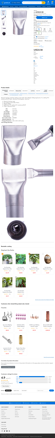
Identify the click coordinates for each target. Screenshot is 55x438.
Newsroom (3, 413)
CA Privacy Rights (45, 413)
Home (2, 8)
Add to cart (44, 17)
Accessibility (31, 414)
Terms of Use (44, 409)
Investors (3, 414)
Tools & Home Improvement (9, 8)
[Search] (43, 2)
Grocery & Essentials (23, 6)
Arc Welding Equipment (14, 95)
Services (11, 6)
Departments (6, 6)
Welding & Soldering (18, 8)
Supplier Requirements (5, 418)
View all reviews (5, 386)
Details (46, 38)
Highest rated (16, 390)
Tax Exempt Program (32, 418)
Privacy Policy (45, 411)
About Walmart (4, 409)
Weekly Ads (43, 403)
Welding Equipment (25, 8)
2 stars (17, 381)
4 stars (17, 378)
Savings (16, 6)
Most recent (8, 390)
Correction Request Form (8, 367)
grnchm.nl (35, 65)
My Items (49, 6)
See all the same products (49, 357)
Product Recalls (31, 416)
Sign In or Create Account (16, 403)
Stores (16, 411)
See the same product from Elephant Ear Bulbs (44, 299)
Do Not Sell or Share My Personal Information (46, 418)
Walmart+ (17, 414)
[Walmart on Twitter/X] (4, 431)
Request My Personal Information (46, 415)
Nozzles (20, 95)
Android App (3, 426)
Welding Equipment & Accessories (42, 93)
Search (51, 390)
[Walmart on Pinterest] (9, 431)
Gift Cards (17, 416)
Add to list (40, 40)
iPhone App (3, 424)
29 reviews (42, 46)
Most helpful (24, 390)
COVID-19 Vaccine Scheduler (34, 409)
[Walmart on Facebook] (2, 431)
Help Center (27, 403)
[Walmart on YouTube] (7, 431)
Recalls (30, 413)
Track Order (35, 403)
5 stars (17, 376)
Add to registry (49, 40)
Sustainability (3, 416)
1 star (18, 382)
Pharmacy (39, 6)
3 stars (17, 379)
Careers (43, 6)
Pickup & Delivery (32, 6)
